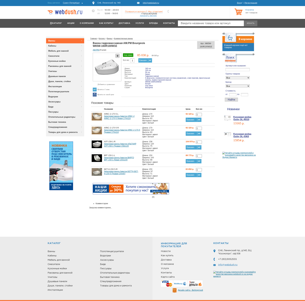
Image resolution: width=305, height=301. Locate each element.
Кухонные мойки (57, 61)
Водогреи (53, 96)
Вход (239, 3)
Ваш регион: (64, 3)
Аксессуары (54, 101)
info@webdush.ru (227, 265)
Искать (250, 23)
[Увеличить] (107, 81)
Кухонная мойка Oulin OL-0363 (242, 135)
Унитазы (52, 71)
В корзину (143, 60)
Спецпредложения (57, 127)
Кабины (52, 46)
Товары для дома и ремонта (63, 132)
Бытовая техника (57, 122)
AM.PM (96, 50)
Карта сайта (168, 277)
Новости (166, 251)
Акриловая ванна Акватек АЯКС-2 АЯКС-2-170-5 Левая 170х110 (119, 117)
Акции (70, 23)
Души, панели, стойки (59, 81)
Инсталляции (55, 86)
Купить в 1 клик (103, 89)
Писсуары (53, 112)
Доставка (124, 23)
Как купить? (106, 23)
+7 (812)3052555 (227, 259)
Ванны (51, 41)
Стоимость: (231, 91)
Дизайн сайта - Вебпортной (190, 290)
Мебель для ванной (58, 51)
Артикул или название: (236, 66)
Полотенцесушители (58, 91)
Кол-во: (126, 60)
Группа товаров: (233, 74)
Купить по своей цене (106, 94)
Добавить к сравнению (106, 84)
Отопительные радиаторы (61, 117)
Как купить (167, 256)
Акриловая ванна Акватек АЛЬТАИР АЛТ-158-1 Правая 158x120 (120, 145)
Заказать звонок (148, 16)
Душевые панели (57, 76)
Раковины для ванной (59, 66)
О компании (87, 23)
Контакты (169, 23)
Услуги (140, 23)
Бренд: (229, 82)
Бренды (153, 23)
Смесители (53, 56)
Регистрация (250, 3)
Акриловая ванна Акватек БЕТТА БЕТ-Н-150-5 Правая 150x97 (121, 172)
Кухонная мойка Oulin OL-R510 (242, 118)
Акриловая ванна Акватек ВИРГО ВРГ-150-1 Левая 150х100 (119, 159)
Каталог (57, 23)
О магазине (167, 264)
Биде (50, 107)
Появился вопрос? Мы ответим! (144, 12)
